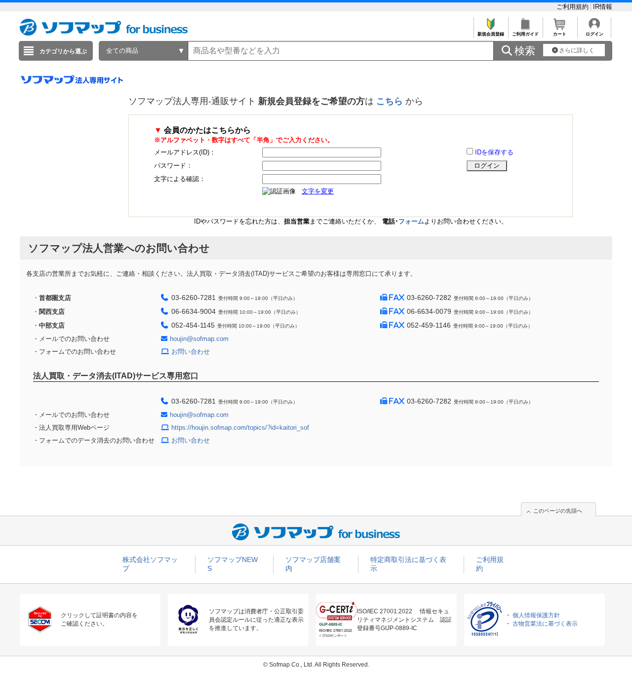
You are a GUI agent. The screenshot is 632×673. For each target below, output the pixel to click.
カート (559, 34)
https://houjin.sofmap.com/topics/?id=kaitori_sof (240, 427)
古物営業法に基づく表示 (545, 623)
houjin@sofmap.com (199, 338)
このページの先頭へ (557, 511)
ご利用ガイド (525, 34)
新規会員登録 (490, 34)
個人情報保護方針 (536, 615)
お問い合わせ (190, 351)
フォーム (411, 221)
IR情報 (602, 6)
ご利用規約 (573, 6)
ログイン (594, 34)
